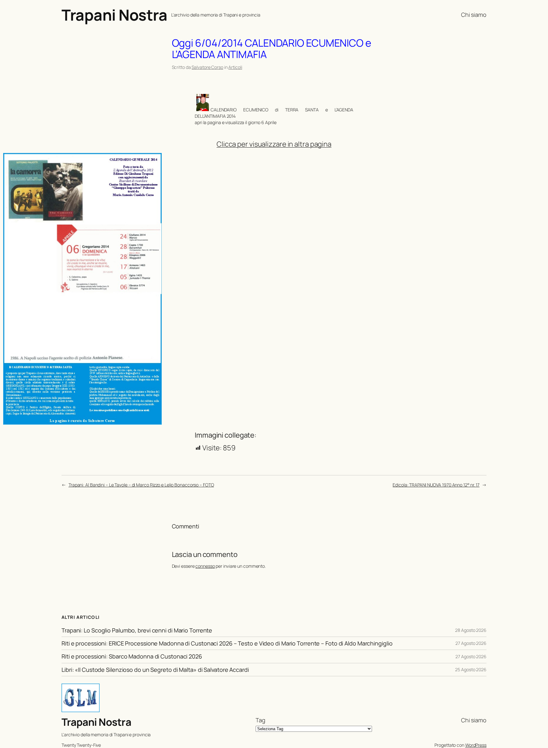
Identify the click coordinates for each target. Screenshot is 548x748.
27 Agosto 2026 (470, 643)
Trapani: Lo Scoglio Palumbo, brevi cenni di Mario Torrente (137, 630)
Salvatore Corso (207, 67)
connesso (205, 566)
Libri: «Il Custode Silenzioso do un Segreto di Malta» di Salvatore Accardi (155, 669)
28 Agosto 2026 (470, 630)
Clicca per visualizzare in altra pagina (274, 144)
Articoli (235, 67)
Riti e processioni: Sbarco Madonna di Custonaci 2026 (132, 656)
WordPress (475, 745)
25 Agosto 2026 (470, 669)
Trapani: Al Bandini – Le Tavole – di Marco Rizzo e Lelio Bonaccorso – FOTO (141, 485)
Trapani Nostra (114, 14)
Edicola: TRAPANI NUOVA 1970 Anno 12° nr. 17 (436, 485)
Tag (260, 720)
